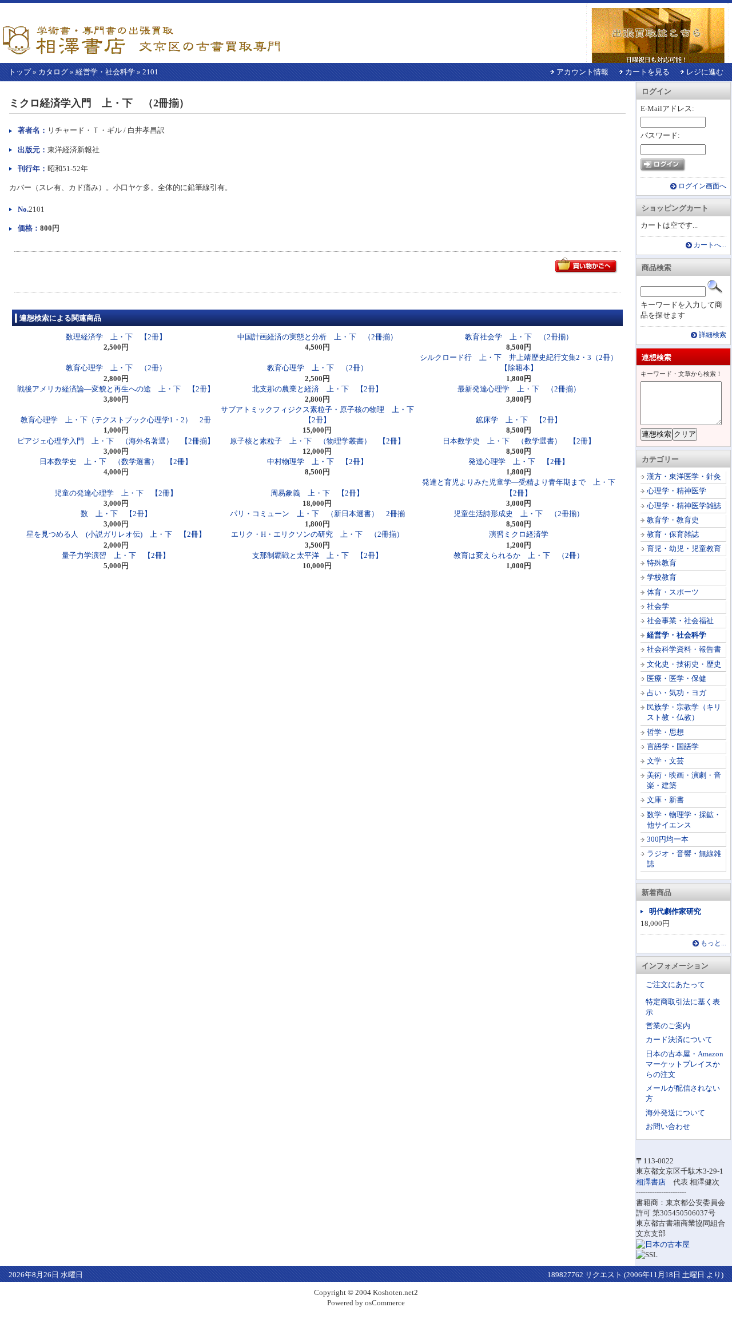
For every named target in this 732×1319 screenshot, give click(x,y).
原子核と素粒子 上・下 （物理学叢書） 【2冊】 (317, 441)
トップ (20, 72)
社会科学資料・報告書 (684, 649)
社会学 (658, 606)
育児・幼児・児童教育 (684, 548)
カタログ (53, 72)
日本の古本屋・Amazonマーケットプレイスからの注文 (684, 1064)
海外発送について (675, 1112)
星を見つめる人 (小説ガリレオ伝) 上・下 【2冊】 (116, 534)
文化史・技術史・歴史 (684, 664)
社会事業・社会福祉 (680, 620)
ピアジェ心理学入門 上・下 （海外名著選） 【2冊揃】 (115, 441)
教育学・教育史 (673, 520)
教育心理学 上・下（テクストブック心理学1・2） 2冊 (116, 419)
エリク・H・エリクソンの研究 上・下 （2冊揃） (317, 534)
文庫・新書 (665, 799)
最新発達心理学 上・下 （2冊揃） (519, 389)
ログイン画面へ (702, 186)
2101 (150, 72)
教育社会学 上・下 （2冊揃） (519, 336)
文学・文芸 (665, 760)
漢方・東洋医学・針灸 (684, 476)
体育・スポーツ (673, 592)
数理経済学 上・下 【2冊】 (116, 336)
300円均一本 (668, 839)
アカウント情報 (582, 72)
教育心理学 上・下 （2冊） (116, 367)
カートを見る (647, 72)
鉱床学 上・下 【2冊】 (519, 419)
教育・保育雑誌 (673, 534)
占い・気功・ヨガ (676, 692)
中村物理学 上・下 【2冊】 (317, 461)
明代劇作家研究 (675, 911)
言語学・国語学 (673, 746)
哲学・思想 (665, 732)
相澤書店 (651, 1182)
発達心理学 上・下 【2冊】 (518, 461)
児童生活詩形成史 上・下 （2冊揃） (518, 513)
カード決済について (679, 1039)
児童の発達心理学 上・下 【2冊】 (115, 493)
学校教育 (662, 577)
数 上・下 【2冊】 (116, 513)
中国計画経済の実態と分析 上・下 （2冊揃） (317, 336)
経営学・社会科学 (105, 72)
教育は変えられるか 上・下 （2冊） (518, 555)
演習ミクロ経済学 (518, 534)
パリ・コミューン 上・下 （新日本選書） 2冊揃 (317, 513)
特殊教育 (662, 563)
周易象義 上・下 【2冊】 (317, 493)
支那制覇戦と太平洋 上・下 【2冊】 (317, 555)
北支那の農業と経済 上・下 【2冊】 (317, 389)
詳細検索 (712, 335)
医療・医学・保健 (676, 678)
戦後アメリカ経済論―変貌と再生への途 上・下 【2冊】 (115, 389)
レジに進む (704, 72)
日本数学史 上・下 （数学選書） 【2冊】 (519, 441)
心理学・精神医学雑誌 (684, 505)
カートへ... (710, 245)
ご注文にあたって (675, 984)
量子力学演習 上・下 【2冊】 (116, 555)
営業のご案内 (668, 1025)
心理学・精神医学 (676, 490)
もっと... (713, 943)
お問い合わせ (668, 1126)
